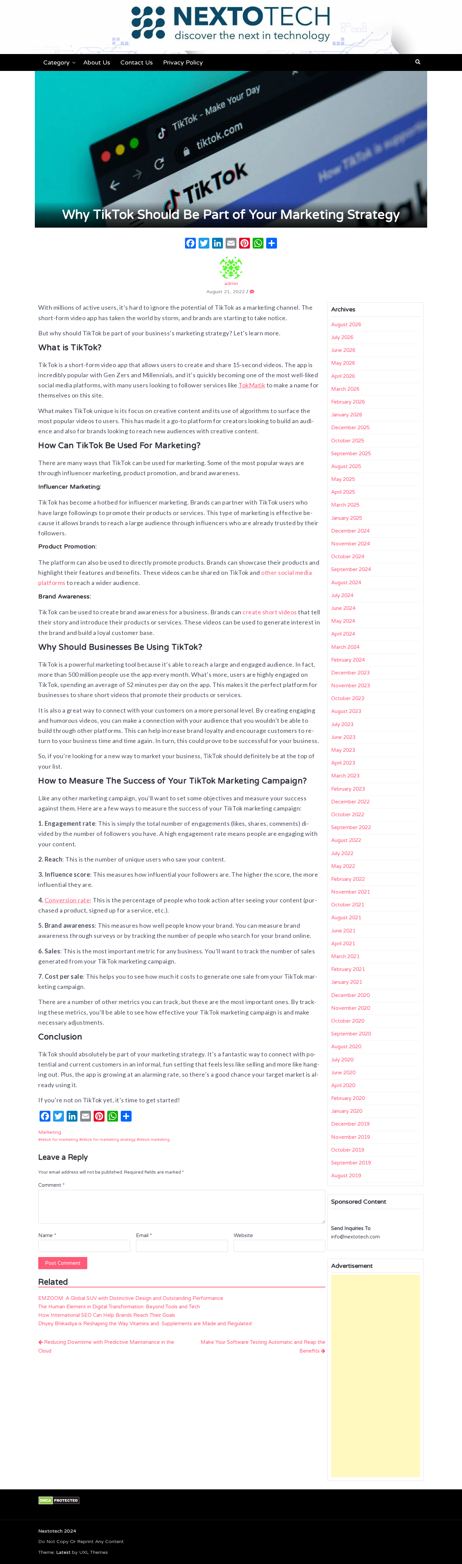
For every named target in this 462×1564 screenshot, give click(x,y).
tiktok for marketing (59, 1139)
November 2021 (350, 892)
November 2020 (350, 1008)
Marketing (49, 1132)
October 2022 (347, 815)
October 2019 (347, 1150)
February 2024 (348, 660)
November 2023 (350, 686)
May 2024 (343, 621)
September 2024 (351, 569)
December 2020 (350, 995)
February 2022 (348, 879)
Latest (63, 1552)
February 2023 (348, 789)
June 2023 (343, 737)
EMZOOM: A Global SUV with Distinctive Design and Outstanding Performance (130, 1298)
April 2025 (343, 492)
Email (144, 1235)
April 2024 (343, 634)
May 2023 (343, 750)
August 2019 (346, 1176)
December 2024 (350, 531)
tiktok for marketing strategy (109, 1139)
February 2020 (348, 1098)
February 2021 (348, 969)
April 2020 (343, 1085)
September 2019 (351, 1163)
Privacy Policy (183, 62)
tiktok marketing (154, 1139)
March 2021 (345, 956)
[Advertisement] (375, 1376)
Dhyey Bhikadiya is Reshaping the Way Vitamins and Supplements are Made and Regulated (145, 1324)
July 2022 (342, 853)
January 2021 (346, 982)
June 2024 (343, 608)
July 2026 (342, 337)
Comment (51, 1185)
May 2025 (343, 479)
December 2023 (350, 673)
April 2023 (343, 763)
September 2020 (351, 1034)
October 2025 (347, 441)
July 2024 (342, 595)
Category (56, 62)
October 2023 (347, 698)
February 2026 (348, 402)
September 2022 (351, 827)
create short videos (269, 612)
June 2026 (343, 350)
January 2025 (346, 518)
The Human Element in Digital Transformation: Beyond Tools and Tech (119, 1307)
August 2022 (346, 840)
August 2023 (346, 711)
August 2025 (346, 466)
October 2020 (347, 1021)
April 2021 (343, 944)
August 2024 (346, 583)
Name (47, 1235)
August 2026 (346, 325)
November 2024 (350, 544)
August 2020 (346, 1047)
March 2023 (345, 776)
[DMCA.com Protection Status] (59, 1500)
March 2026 (345, 389)
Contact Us (136, 62)
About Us (96, 62)
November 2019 (350, 1137)
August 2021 (346, 918)
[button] (417, 61)
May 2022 (343, 866)
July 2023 (342, 724)
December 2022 (350, 802)
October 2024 (347, 557)
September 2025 (351, 454)
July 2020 (342, 1060)
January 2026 (346, 415)
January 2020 (346, 1111)
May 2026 (343, 363)
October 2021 (347, 905)
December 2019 (350, 1124)
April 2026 (343, 376)
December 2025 (350, 428)
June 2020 (343, 1073)
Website (243, 1235)
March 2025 (345, 505)
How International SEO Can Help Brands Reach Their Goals (106, 1315)
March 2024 (345, 647)
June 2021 (343, 931)
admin (231, 283)
